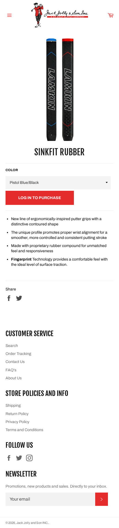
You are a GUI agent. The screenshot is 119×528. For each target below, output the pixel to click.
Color (12, 170)
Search (12, 346)
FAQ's (11, 370)
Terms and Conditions (24, 430)
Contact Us (15, 362)
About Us (14, 378)
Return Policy (17, 414)
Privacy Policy (17, 422)
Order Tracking (18, 354)
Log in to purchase (39, 198)
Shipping (13, 405)
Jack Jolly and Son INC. (32, 522)
